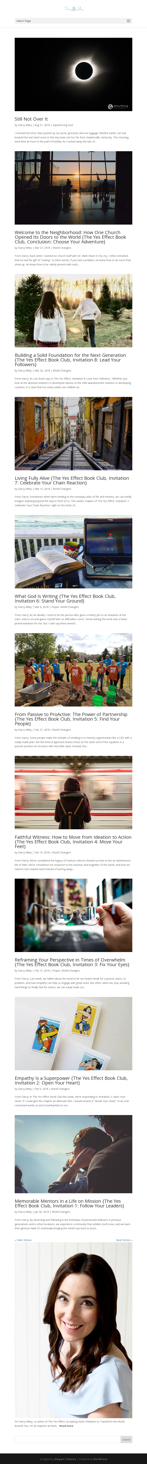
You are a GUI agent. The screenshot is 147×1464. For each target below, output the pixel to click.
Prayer (55, 607)
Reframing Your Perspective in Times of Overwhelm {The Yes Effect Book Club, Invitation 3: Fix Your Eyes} (72, 962)
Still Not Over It (31, 119)
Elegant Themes (65, 1459)
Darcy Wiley (25, 125)
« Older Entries (23, 1240)
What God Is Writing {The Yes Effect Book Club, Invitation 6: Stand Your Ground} (65, 598)
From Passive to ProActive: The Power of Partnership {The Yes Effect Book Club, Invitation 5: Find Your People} (71, 719)
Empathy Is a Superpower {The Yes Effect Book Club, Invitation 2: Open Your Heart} (71, 1080)
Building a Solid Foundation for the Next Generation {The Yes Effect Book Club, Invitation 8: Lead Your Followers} (70, 360)
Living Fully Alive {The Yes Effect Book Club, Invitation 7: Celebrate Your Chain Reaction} (72, 480)
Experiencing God (63, 125)
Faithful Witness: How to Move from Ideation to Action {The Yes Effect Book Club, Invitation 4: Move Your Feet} (73, 841)
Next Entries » (124, 1240)
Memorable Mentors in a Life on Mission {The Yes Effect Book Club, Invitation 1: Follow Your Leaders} (69, 1203)
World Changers (62, 247)
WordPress (100, 1459)
